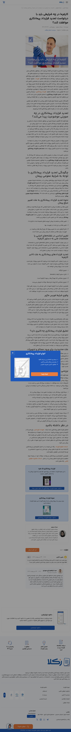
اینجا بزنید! (44, 374)
